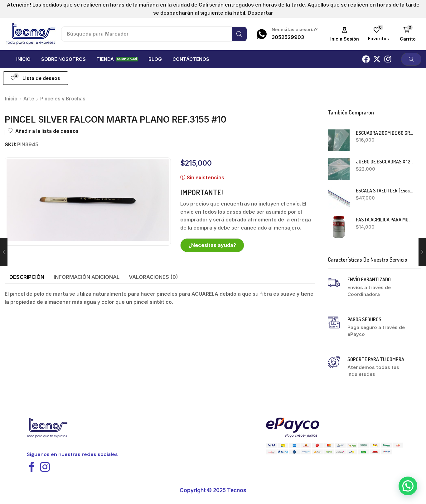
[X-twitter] (377, 59)
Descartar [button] (260, 13)
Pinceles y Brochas (62, 99)
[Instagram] (388, 59)
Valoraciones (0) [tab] (153, 277)
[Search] (239, 34)
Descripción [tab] (26, 277)
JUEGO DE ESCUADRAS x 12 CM (385, 161)
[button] (345, 34)
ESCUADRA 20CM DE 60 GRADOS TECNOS (385, 133)
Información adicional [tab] (86, 277)
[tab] (27, 277)
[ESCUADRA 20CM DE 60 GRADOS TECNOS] (339, 140)
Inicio (11, 99)
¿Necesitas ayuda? (212, 245)
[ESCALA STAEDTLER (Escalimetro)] (339, 198)
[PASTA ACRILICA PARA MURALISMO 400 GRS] (339, 227)
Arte (28, 99)
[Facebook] (366, 59)
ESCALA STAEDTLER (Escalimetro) (385, 190)
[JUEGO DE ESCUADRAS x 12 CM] (339, 169)
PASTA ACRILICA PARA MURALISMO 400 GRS (385, 219)
